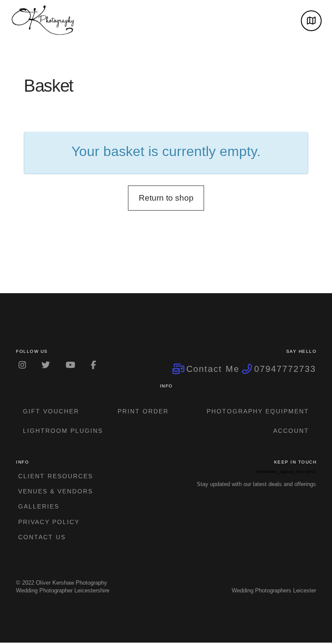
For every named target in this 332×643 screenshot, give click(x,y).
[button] (311, 20)
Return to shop (166, 197)
